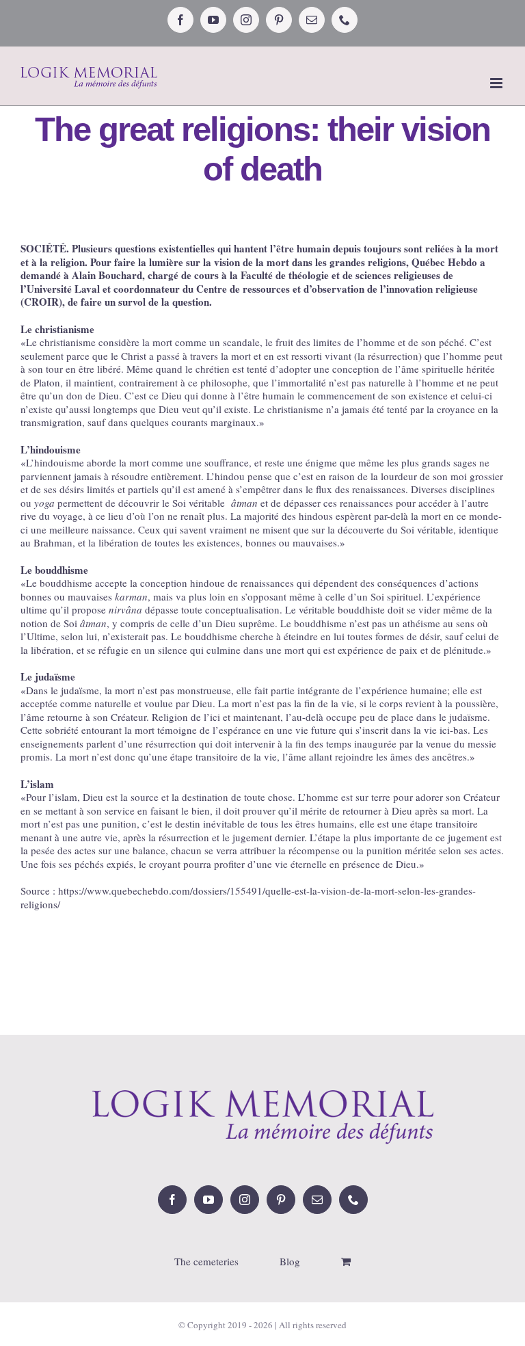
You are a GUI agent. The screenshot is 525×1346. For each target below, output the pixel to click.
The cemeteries (206, 1261)
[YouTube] (208, 1199)
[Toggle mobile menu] (497, 83)
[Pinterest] (281, 1199)
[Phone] (353, 1199)
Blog (290, 1261)
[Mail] (317, 1199)
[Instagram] (244, 1199)
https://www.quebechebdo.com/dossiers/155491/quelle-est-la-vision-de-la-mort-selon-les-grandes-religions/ (248, 897)
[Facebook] (172, 1199)
